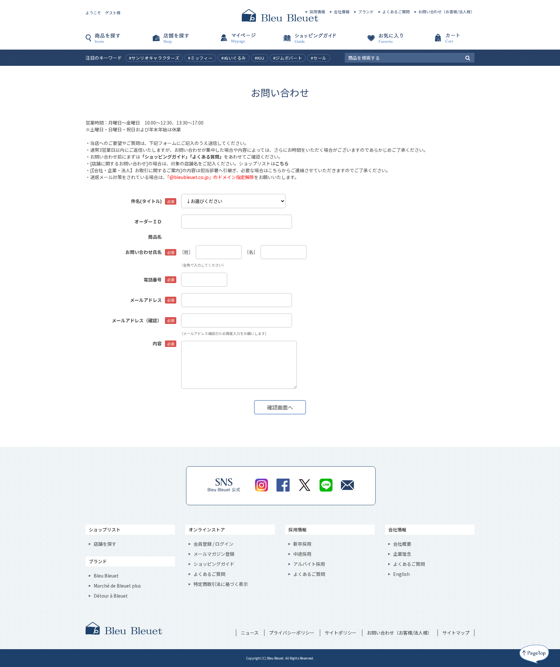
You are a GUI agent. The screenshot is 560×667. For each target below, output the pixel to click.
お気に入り (377, 41)
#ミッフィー (200, 58)
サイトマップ (456, 632)
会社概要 (402, 544)
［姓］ (186, 252)
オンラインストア (207, 529)
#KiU (259, 58)
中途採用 (302, 554)
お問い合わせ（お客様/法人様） (446, 12)
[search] (467, 57)
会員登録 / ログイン (213, 544)
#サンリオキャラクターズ (154, 58)
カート (442, 41)
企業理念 (402, 554)
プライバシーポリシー (291, 632)
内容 (157, 343)
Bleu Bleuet (106, 575)
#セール (319, 58)
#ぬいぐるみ (233, 58)
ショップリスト (105, 529)
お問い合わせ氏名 (143, 252)
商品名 (155, 236)
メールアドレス (146, 300)
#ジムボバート (287, 58)
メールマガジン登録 (213, 554)
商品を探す (118, 41)
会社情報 (341, 12)
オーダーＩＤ (148, 221)
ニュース (250, 632)
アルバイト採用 (309, 564)
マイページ (247, 41)
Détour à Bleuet (111, 595)
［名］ (251, 252)
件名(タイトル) (146, 201)
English (401, 574)
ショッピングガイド (312, 41)
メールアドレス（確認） (137, 320)
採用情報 (317, 12)
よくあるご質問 (396, 12)
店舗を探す (182, 41)
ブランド (366, 12)
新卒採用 (302, 544)
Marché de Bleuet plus (117, 585)
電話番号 (153, 279)
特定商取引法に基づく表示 (220, 584)
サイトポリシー (340, 632)
